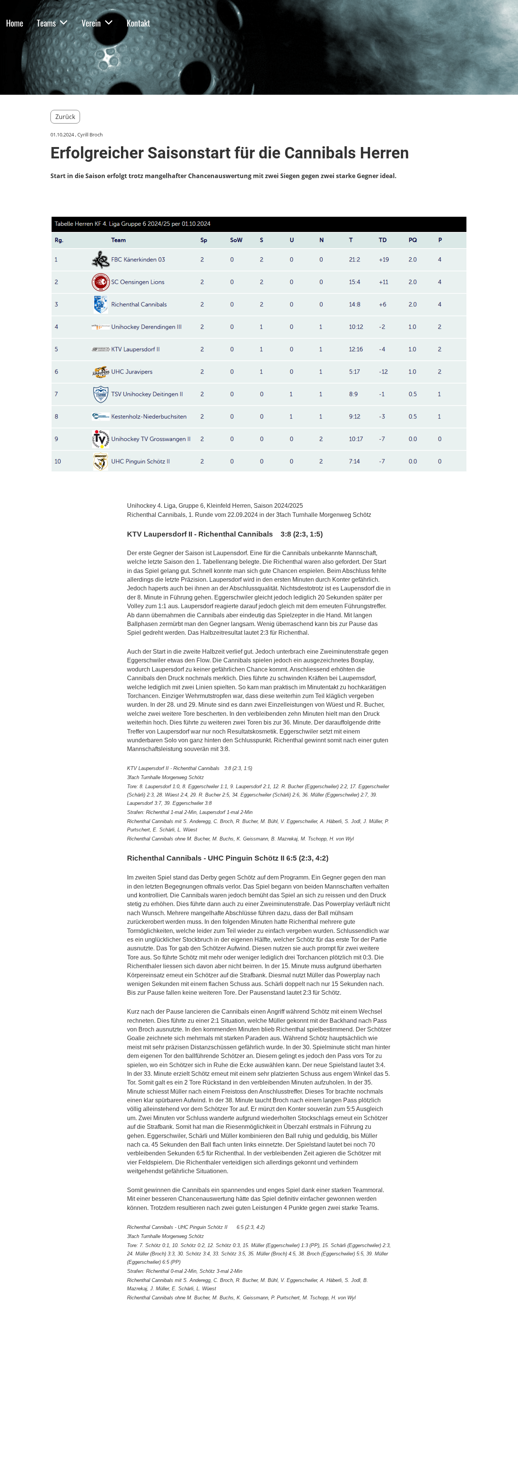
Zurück (65, 117)
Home (14, 23)
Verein (91, 23)
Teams (46, 23)
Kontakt (138, 23)
